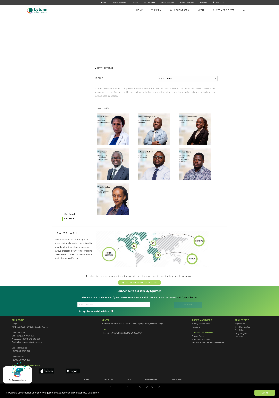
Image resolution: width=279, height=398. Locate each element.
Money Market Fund (201, 323)
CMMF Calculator (187, 2)
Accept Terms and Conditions (94, 311)
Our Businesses (179, 10)
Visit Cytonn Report (187, 297)
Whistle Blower (151, 380)
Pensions (196, 327)
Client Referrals (176, 380)
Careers (135, 2)
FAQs (129, 380)
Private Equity (198, 336)
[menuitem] (141, 10)
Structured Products (201, 339)
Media (200, 10)
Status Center (149, 2)
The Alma (239, 336)
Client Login (219, 2)
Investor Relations (119, 2)
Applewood (240, 323)
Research (203, 2)
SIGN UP (188, 305)
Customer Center (224, 10)
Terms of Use (108, 380)
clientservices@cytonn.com (29, 342)
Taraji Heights (241, 333)
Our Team (69, 218)
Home (139, 10)
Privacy (86, 380)
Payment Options (168, 2)
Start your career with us (140, 283)
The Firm (156, 10)
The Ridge (239, 330)
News (103, 2)
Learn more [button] (94, 392)
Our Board (69, 214)
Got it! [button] (265, 393)
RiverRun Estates (242, 327)
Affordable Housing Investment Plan (208, 343)
